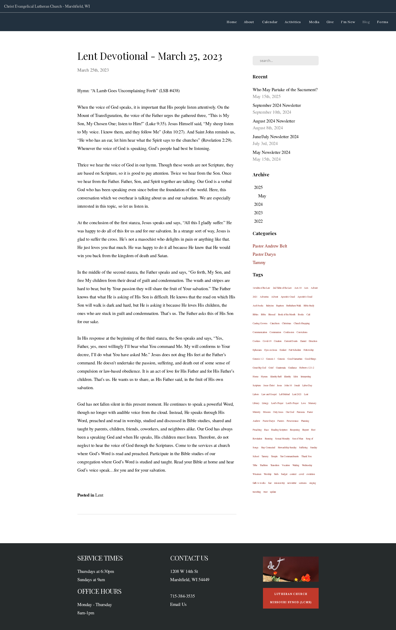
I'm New (348, 22)
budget (284, 474)
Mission (266, 411)
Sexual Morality (282, 438)
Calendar (270, 22)
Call (308, 314)
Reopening (295, 429)
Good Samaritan (295, 358)
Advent (274, 296)
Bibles (255, 314)
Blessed (271, 314)
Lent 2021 (296, 394)
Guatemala (280, 367)
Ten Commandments (289, 456)
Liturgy (265, 403)
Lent (99, 495)
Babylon (270, 305)
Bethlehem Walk (293, 305)
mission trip (279, 482)
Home (232, 22)
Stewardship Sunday (287, 447)
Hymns (264, 376)
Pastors (280, 420)
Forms (382, 22)
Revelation (257, 438)
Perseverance (292, 420)
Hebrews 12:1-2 (306, 367)
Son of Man (297, 438)
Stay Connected (268, 447)
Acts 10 (297, 287)
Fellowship (309, 349)
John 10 (288, 385)
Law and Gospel (269, 394)
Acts (306, 287)
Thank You (306, 456)
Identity (287, 376)
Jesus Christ (268, 385)
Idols (295, 376)
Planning (305, 420)
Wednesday (307, 465)
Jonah (297, 385)
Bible (263, 314)
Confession (289, 332)
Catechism (274, 323)
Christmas (286, 323)
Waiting (295, 465)
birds (276, 474)
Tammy (259, 262)
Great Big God (259, 367)
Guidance (292, 367)
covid (301, 474)
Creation (278, 341)
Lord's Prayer (277, 403)
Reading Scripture (279, 429)
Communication (260, 332)
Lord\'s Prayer (292, 403)
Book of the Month (286, 314)
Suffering (303, 447)
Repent (305, 429)
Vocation (286, 465)
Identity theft (276, 376)
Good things (310, 358)
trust (266, 491)
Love (303, 403)
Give (330, 22)
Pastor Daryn (264, 254)
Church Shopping (302, 323)
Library (256, 403)
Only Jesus (278, 411)
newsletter (291, 482)
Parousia (301, 411)
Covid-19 (267, 341)
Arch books (258, 305)
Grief (271, 367)
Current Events (291, 341)
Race (266, 429)
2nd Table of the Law (282, 287)
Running (269, 438)
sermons (302, 482)
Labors (256, 394)
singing (312, 482)
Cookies (256, 341)
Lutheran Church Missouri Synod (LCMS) (290, 598)
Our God (290, 411)
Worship (267, 474)
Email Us (178, 604)
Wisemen (257, 474)
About (249, 22)
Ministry (256, 411)
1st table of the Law (261, 287)
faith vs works (259, 482)
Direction (313, 341)
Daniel (303, 341)
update (273, 491)
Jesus (279, 385)
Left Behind (284, 394)
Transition (274, 465)
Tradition (264, 465)
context (293, 474)
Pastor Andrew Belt (270, 246)
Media (314, 22)
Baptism (280, 305)
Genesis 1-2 (258, 358)
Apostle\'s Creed (304, 296)
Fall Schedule (295, 349)
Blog (366, 22)
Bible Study (309, 305)
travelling (257, 491)
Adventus (264, 296)
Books (301, 314)
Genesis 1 (270, 358)
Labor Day (307, 385)
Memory (312, 403)
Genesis (281, 358)
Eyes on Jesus (270, 349)
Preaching (257, 429)
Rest (313, 429)
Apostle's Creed (288, 296)
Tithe (255, 465)
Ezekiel (283, 349)
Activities (293, 22)
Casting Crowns (260, 323)
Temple (274, 456)
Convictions (302, 332)
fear (269, 482)
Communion (275, 332)
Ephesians (257, 349)
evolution (310, 474)
